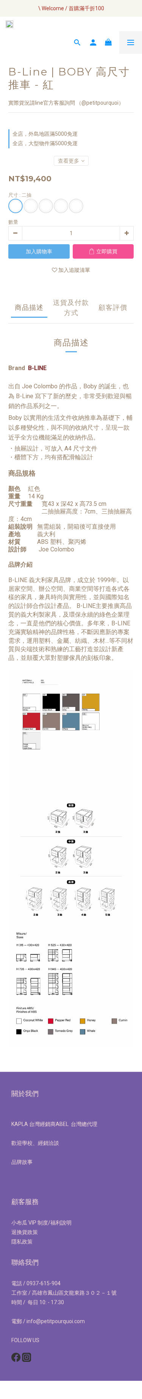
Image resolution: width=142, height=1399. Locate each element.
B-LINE (37, 368)
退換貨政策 (24, 1232)
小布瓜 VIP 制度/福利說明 (41, 1223)
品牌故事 (22, 1162)
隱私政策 (22, 1242)
